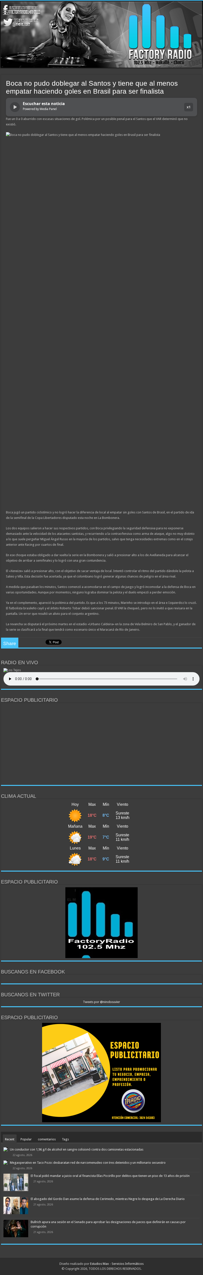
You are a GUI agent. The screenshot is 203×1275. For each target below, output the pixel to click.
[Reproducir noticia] (15, 107)
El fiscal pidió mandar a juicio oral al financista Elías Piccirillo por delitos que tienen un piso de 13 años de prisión (110, 1176)
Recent (9, 1139)
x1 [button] (189, 107)
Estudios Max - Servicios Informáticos (117, 1264)
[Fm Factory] (101, 34)
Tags (65, 1139)
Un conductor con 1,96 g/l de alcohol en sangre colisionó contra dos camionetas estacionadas (76, 1149)
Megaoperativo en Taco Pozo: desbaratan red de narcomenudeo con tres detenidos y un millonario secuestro (88, 1162)
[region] (101, 743)
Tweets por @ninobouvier (101, 1002)
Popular (26, 1139)
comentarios (47, 1139)
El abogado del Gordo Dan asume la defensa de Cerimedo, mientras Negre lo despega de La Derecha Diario (108, 1199)
